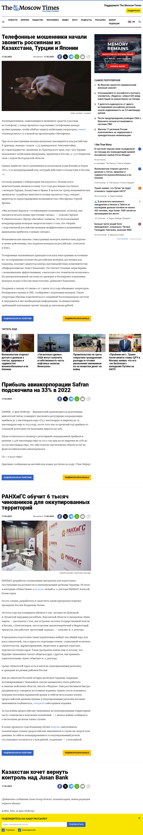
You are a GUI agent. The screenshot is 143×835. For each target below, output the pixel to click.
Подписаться (71, 434)
